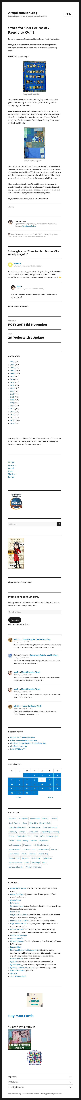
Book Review (14, 823)
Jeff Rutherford (16, 929)
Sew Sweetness (15, 863)
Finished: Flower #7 (18, 746)
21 (19, 788)
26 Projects (23, 819)
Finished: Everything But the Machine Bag (28, 743)
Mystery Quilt (14, 849)
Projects (25, 858)
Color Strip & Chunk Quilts (40, 823)
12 (57, 780)
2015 (12, 391)
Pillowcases (14, 854)
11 (49, 780)
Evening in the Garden (19, 921)
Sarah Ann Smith (17, 970)
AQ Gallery (12, 1077)
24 (42, 788)
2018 (12, 400)
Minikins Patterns (41, 845)
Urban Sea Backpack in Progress (23, 740)
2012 (12, 382)
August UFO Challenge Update (22, 737)
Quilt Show (47, 858)
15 (27, 784)
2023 (12, 414)
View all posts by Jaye (29, 226)
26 (57, 788)
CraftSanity (15, 912)
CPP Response (34, 827)
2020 (12, 406)
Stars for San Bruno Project (36, 236)
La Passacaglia (15, 845)
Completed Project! (17, 827)
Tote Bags (35, 863)
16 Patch (12, 819)
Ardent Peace (15, 900)
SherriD (17, 263)
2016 (12, 394)
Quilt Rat (14, 962)
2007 (12, 367)
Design (23, 832)
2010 (12, 376)
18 (50, 784)
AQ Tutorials (13, 1082)
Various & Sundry (16, 867)
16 (35, 784)
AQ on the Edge (16, 894)
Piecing (54, 849)
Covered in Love (17, 906)
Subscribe (15, 620)
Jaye (12, 234)
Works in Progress (33, 867)
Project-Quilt (14, 858)
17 (42, 784)
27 (12, 793)
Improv (33, 841)
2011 (40, 234)
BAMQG (45, 819)
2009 (12, 373)
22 (27, 788)
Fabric (11, 836)
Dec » (50, 797)
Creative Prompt (50, 827)
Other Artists (22, 236)
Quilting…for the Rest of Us (21, 968)
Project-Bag (43, 854)
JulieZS (17, 639)
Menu (68, 14)
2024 (12, 417)
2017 (12, 397)
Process (32, 854)
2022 (12, 412)
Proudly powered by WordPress (51, 1094)
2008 (12, 370)
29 (27, 793)
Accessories (35, 819)
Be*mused (14, 903)
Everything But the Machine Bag (36, 639)
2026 (12, 423)
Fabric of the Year (24, 836)
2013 (12, 385)
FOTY (36, 836)
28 (19, 793)
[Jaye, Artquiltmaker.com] (34, 553)
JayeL (16, 672)
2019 (12, 403)
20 (12, 788)
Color (24, 823)
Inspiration (43, 841)
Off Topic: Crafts (29, 849)
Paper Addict (15, 947)
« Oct (18, 797)
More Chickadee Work (30, 672)
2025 (12, 420)
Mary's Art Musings (18, 935)
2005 (12, 362)
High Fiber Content (18, 924)
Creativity (13, 832)
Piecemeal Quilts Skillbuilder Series (25, 950)
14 (19, 784)
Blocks (46, 234)
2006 (12, 365)
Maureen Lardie (16, 938)
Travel (44, 863)
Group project (13, 236)
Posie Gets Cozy (16, 959)
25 (50, 788)
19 (57, 784)
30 (35, 793)
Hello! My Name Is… (16, 1087)
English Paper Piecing (49, 832)
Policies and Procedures (31, 1094)
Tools (27, 863)
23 (35, 788)
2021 (12, 409)
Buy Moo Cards (21, 1016)
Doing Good (53, 234)
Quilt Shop (35, 858)
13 (12, 784)
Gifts (42, 836)
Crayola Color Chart (18, 915)
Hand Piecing (22, 841)
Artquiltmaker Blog (23, 13)
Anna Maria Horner (18, 888)
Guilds (11, 841)
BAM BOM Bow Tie (18, 749)
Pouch (23, 854)
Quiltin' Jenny (16, 965)
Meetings (27, 845)
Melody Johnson (17, 941)
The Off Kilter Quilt (18, 976)
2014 (12, 388)
